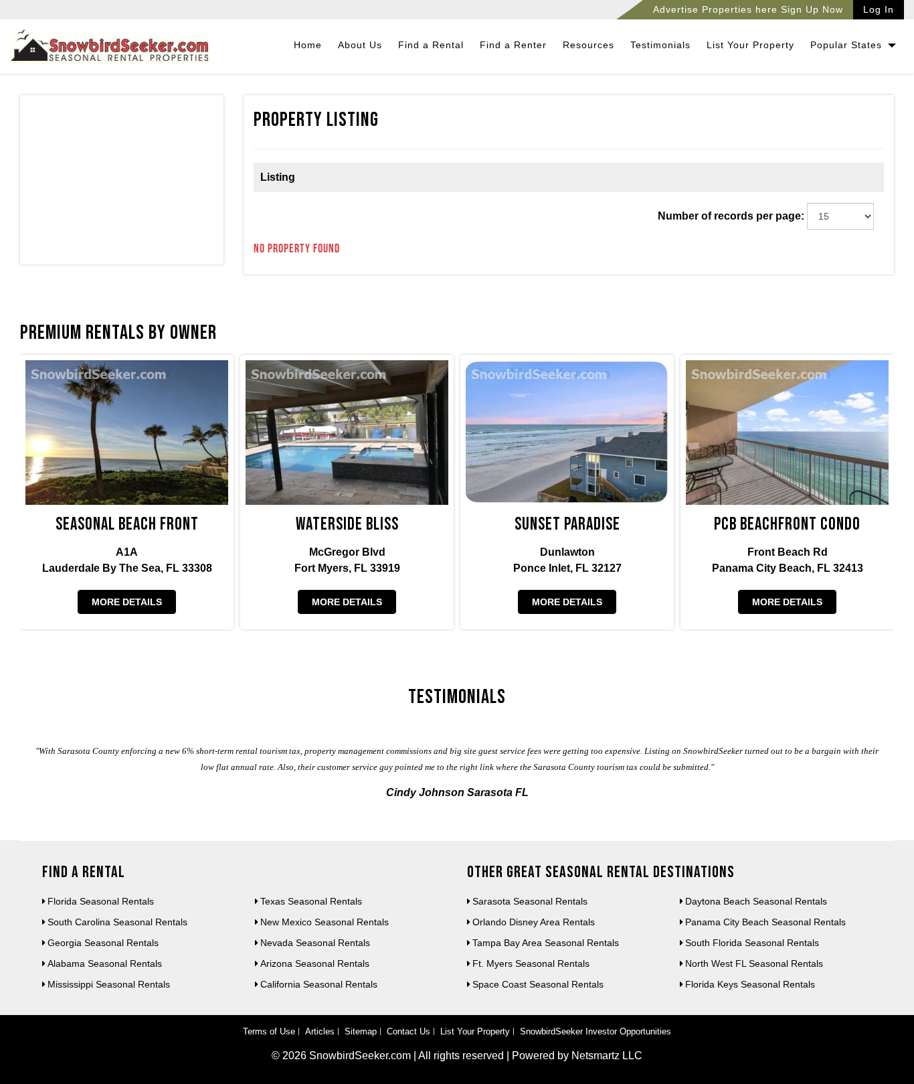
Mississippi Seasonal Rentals (109, 984)
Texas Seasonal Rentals (311, 901)
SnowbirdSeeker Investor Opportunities (595, 1031)
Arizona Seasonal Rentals (314, 963)
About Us (360, 45)
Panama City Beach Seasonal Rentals (765, 922)
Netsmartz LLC (606, 1055)
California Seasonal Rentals (318, 984)
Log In (878, 9)
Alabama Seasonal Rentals (105, 963)
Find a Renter (513, 45)
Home (308, 45)
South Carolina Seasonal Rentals (117, 922)
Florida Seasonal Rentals (101, 901)
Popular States (847, 45)
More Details (127, 602)
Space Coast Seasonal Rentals (538, 984)
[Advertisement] (122, 183)
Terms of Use (269, 1031)
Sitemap (361, 1031)
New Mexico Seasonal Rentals (324, 922)
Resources (588, 45)
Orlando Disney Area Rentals (533, 922)
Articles (320, 1031)
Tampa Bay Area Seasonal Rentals (545, 942)
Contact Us (408, 1031)
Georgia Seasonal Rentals (103, 942)
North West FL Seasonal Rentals (754, 963)
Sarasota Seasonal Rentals (529, 901)
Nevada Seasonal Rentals (315, 942)
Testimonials (660, 45)
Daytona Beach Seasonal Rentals (756, 901)
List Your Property (750, 45)
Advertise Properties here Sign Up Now (748, 9)
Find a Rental (431, 45)
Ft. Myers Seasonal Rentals (530, 963)
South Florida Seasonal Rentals (752, 942)
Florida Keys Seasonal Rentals (750, 984)
